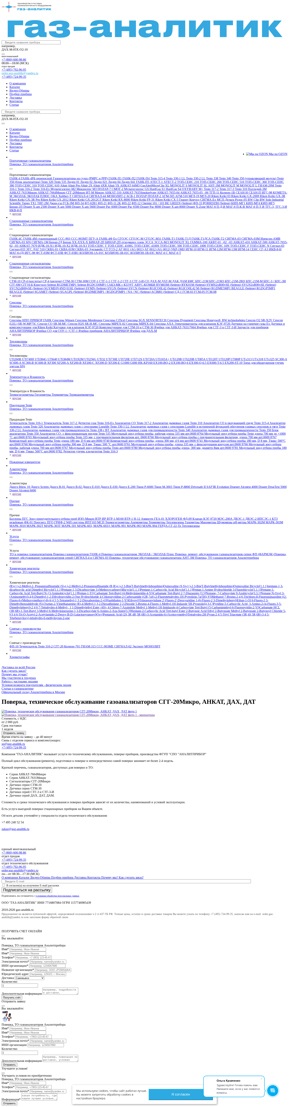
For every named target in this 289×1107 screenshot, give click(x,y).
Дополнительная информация (22, 993)
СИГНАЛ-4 (80, 196)
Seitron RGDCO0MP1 (92, 284)
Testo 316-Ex (42, 189)
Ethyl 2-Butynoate (219, 611)
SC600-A (15, 362)
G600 (134, 362)
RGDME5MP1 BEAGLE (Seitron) (234, 288)
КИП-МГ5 (268, 203)
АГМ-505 (168, 196)
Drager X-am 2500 (35, 206)
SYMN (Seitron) (96, 288)
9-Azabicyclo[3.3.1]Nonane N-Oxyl (259, 593)
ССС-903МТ (80, 238)
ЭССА (149, 242)
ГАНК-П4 (143, 178)
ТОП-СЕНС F (240, 245)
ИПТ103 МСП (95, 522)
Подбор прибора (20, 94)
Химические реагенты (24, 568)
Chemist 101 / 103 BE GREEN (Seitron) (167, 203)
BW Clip (254, 199)
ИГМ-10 (191, 249)
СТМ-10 (15, 281)
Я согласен (180, 1094)
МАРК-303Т (53, 525)
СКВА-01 (52, 249)
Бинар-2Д (56, 242)
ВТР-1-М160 (115, 518)
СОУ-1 (94, 281)
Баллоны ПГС (19, 518)
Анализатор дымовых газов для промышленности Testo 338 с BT (66, 430)
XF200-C (88, 362)
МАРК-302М (256, 522)
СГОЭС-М (136, 238)
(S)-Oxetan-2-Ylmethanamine (58, 604)
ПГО (50, 522)
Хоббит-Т (65, 196)
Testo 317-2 (211, 189)
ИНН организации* (15, 965)
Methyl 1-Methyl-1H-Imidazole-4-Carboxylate (165, 607)
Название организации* (18, 969)
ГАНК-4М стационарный (40, 238)
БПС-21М (202, 281)
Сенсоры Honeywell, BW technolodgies (220, 320)
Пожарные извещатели (24, 462)
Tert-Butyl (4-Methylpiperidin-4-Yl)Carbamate (138, 593)
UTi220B (189, 359)
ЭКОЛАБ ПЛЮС (39, 196)
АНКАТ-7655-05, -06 (194, 192)
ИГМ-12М (216, 249)
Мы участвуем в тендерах (19, 678)
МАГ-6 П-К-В (236, 206)
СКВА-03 (82, 249)
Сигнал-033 (17, 249)
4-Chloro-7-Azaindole (122, 607)
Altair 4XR (100, 185)
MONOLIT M (230, 185)
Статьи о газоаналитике (18, 688)
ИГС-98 (267, 192)
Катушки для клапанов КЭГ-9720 (76, 327)
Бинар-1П (16, 206)
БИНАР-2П (97, 242)
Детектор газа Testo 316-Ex (96, 423)
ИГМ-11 (203, 249)
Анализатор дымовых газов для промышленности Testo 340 (150, 430)
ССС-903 (64, 238)
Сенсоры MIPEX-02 (112, 323)
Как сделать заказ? (14, 670)
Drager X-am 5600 (84, 206)
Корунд (194, 199)
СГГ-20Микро (76, 192)
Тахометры (192, 522)
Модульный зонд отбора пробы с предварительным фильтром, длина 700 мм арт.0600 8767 (216, 437)
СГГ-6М (15, 284)
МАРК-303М (274, 522)
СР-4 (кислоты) (32, 281)
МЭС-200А (225, 518)
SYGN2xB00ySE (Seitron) (259, 284)
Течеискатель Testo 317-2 (61, 423)
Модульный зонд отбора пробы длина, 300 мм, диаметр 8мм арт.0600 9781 (188, 447)
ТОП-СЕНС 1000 (195, 245)
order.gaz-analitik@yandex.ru (20, 73)
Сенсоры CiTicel (114, 320)
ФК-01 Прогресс (35, 522)
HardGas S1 (158, 189)
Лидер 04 (114, 182)
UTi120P (225, 359)
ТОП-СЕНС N (260, 245)
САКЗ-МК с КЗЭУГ (120, 284)
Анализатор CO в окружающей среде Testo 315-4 (236, 423)
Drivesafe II (198, 486)
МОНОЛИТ (152, 646)
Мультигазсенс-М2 (63, 189)
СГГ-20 (58, 646)
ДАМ (184, 281)
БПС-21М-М (254, 281)
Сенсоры (15, 302)
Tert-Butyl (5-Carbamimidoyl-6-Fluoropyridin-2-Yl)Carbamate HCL (237, 607)
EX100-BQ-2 (162, 362)
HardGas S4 (174, 189)
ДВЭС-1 (239, 518)
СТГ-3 (127, 281)
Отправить (9, 1064)
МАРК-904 (150, 525)
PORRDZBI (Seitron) (217, 203)
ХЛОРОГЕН (174, 518)
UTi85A (200, 359)
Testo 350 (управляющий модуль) (254, 178)
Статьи (14, 104)
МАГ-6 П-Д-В (216, 206)
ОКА (54, 196)
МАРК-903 (134, 525)
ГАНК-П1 (115, 178)
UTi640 (53, 359)
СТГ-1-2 (117, 281)
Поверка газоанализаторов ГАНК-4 (77, 554)
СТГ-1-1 (105, 281)
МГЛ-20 (205, 196)
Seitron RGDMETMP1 (62, 284)
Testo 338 (212, 178)
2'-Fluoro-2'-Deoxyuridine (179, 600)
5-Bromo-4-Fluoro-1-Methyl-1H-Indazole (161, 604)
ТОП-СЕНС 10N (218, 245)
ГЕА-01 (159, 518)
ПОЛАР (142, 196)
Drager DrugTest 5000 (273, 486)
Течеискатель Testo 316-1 (26, 423)
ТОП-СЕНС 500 (171, 245)
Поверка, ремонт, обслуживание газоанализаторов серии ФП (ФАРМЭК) (224, 554)
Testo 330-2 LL (196, 178)
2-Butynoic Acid (196, 611)
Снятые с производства (25, 628)
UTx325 (269, 359)
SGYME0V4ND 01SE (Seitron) (65, 288)
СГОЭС (123, 238)
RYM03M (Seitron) (168, 284)
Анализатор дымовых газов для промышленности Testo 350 (231, 430)
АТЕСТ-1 (157, 182)
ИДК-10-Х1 (46, 245)
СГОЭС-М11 (153, 238)
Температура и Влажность (27, 377)
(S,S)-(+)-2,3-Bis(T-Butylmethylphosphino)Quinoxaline (214, 586)
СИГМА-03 (233, 238)
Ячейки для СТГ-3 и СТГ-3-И (217, 327)
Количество (9, 981)
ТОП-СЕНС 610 (49, 185)
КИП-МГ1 (238, 203)
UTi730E (112, 359)
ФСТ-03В (57, 252)
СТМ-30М (82, 281)
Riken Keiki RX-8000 (116, 199)
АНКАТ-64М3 (130, 185)
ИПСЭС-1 (264, 518)
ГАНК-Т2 (218, 238)
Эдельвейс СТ (99, 249)
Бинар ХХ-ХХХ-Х (76, 242)
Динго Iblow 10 (20, 486)
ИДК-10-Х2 (63, 245)
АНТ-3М (214, 185)
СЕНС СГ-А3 (259, 249)
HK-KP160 (145, 362)
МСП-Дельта (226, 199)
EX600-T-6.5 (216, 362)
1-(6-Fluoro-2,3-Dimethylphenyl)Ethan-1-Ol (224, 600)
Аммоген (147, 518)
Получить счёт (12, 997)
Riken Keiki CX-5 (167, 199)
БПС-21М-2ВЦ (235, 281)
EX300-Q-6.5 (198, 362)
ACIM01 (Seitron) (163, 291)
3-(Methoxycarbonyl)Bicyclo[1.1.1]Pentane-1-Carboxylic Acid (135, 589)
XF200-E (114, 362)
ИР (104, 518)
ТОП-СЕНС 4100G (121, 245)
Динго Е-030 (109, 486)
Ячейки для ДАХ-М (143, 330)
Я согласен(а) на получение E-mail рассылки (32, 885)
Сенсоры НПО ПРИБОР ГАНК (30, 320)
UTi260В (15, 359)
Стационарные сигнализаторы (30, 263)
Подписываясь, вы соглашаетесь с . (41, 895)
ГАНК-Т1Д (183, 238)
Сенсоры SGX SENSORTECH (146, 320)
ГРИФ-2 (60, 522)
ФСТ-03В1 (71, 252)
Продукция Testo (20, 405)
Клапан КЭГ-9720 (204, 518)
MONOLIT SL (198, 185)
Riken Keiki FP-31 (143, 199)
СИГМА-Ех (208, 199)
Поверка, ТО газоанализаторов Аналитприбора (41, 164)
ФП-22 (127, 203)
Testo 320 (47, 182)
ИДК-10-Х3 (79, 245)
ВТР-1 (129, 518)
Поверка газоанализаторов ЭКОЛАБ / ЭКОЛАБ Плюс (138, 554)
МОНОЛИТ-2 (116, 196)
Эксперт (138, 646)
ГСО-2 (113, 249)
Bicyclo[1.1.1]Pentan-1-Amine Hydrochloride (204, 589)
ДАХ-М (155, 281)
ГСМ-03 (188, 291)
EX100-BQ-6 (180, 362)
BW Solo (266, 199)
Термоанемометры (81, 394)
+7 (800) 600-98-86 (14, 59)
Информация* (11, 1099)
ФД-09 (187, 518)
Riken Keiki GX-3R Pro (25, 199)
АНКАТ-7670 (28, 245)
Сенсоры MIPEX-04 (140, 323)
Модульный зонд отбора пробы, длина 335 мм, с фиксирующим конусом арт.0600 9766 (190, 444)
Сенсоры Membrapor (89, 320)
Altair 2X (87, 185)
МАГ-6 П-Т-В (255, 206)
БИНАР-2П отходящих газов (125, 242)
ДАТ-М (166, 281)
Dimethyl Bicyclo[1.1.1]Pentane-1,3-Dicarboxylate (63, 589)
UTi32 (101, 359)
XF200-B (76, 362)
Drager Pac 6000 (107, 206)
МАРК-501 (69, 525)
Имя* (5, 949)
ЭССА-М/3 (162, 242)
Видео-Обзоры (19, 90)
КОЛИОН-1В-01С (117, 252)
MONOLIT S (179, 185)
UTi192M (77, 359)
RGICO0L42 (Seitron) (164, 288)
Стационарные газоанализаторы (31, 221)
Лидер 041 (128, 182)
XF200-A (63, 362)
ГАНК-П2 (129, 178)
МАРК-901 (119, 525)
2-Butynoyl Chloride (270, 611)
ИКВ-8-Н (275, 249)
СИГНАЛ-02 (123, 646)
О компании (17, 83)
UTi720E (124, 359)
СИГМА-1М (40, 242)
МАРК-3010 (18, 525)
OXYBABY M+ (193, 189)
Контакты (16, 101)
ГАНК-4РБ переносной (37, 178)
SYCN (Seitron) (139, 288)
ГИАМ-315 (89, 646)
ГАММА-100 (199, 242)
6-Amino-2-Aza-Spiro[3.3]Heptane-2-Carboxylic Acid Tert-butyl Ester (141, 611)
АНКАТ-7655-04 (168, 192)
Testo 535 (60, 182)
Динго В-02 (74, 486)
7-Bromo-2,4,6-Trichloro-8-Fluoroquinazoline (253, 596)
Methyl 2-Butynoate (244, 611)
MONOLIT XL (180, 242)
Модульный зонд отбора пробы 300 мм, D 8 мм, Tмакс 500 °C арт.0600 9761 (80, 444)
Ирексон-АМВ (270, 238)
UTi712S (137, 359)
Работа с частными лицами (20, 681)
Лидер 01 (73, 182)
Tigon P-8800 (182, 486)
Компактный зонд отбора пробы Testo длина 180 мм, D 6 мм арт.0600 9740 (59, 440)
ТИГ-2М (43, 203)
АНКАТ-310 (113, 192)
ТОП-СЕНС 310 (26, 185)
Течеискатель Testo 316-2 (36, 646)
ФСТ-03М (43, 252)
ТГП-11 (214, 192)
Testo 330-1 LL (176, 178)
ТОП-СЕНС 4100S (147, 245)
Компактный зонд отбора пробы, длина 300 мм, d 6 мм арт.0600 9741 (157, 440)
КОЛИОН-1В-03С (143, 252)
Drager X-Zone (196, 206)
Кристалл (40, 284)
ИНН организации (14, 1045)
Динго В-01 (58, 486)
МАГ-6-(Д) (17, 252)
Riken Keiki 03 (221, 196)
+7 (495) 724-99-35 (14, 76)
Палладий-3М (257, 189)
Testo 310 (241, 189)
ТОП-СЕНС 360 (256, 182)
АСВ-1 (131, 196)
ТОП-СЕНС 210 (188, 182)
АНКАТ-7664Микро (52, 192)
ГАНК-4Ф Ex (108, 238)
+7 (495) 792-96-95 (14, 69)
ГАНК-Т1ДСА (201, 238)
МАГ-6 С (162, 252)
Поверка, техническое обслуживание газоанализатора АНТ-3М (152, 557)
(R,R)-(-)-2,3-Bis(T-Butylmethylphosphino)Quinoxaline (144, 586)
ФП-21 (103, 203)
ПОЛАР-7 (105, 189)
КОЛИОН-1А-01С (92, 252)
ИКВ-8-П (15, 210)
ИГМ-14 (244, 249)
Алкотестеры (18, 469)
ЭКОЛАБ (20, 196)
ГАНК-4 (15, 178)
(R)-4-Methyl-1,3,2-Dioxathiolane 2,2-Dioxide (106, 604)
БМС (191, 281)
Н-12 (137, 518)
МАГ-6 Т (175, 252)
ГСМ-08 (211, 291)
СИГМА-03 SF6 (20, 242)
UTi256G (90, 359)
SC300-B (28, 362)
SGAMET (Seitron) (47, 291)
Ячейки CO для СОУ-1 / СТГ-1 (57, 330)
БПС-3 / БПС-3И (274, 281)
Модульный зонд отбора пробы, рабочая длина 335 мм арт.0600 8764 (157, 433)
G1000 (125, 362)
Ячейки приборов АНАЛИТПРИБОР (104, 330)
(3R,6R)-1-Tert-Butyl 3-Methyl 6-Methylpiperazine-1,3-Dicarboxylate (53, 611)
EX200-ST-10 (234, 362)
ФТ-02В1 (91, 203)
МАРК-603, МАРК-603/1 (94, 525)
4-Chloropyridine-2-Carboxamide (121, 596)
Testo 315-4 (158, 178)
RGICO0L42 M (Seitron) (195, 288)
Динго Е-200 (127, 486)
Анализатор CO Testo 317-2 (133, 423)
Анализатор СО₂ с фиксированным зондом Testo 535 (75, 433)
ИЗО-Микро (86, 518)
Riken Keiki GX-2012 (55, 199)
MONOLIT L (249, 185)
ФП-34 (80, 203)
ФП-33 (198, 203)
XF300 (52, 362)
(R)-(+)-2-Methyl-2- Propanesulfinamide (34, 586)
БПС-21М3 (217, 281)
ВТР (98, 518)
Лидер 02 (86, 182)
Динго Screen (40, 486)
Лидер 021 (100, 182)
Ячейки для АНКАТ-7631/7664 (175, 327)
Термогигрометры (22, 394)
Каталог (14, 87)
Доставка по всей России (18, 667)
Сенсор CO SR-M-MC (52, 323)
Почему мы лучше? (15, 674)
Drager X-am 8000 (174, 206)
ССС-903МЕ (105, 646)
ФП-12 (136, 203)
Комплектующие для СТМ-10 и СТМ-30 (126, 327)
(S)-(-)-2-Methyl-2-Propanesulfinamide (84, 586)
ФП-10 (14, 646)
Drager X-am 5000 (60, 206)
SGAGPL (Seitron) (72, 291)
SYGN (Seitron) (118, 288)
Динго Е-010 (91, 486)
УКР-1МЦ (178, 249)
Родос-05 (241, 199)
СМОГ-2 (118, 189)
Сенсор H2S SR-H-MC (83, 323)
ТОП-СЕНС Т (98, 245)
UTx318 (258, 359)
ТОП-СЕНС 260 (211, 182)
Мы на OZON (277, 154)
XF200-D (101, 362)
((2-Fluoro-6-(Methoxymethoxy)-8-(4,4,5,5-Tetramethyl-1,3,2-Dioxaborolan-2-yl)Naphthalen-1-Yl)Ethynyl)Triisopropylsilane (148, 598)
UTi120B (176, 359)
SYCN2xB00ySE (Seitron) (26, 288)
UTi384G (41, 359)
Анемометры (139, 522)
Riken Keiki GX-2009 (245, 196)
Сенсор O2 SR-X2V (259, 320)
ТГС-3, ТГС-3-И (276, 206)
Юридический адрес (15, 974)
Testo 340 (225, 178)
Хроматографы (19, 657)
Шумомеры (225, 522)
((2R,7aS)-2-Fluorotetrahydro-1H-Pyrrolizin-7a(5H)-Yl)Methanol (183, 596)
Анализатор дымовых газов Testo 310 (177, 423)
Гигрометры (43, 394)
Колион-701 (72, 646)
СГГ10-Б (27, 284)
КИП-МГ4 (253, 203)
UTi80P (236, 359)
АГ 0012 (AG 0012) (157, 249)
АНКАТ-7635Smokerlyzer (139, 192)
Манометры (208, 522)
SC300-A (281, 359)
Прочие (14, 501)
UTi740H (28, 359)
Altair (64, 185)
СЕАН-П (255, 192)
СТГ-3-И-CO (141, 281)
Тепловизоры (18, 341)
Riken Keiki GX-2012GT (85, 199)
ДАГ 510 (39, 249)
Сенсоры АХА (164, 323)
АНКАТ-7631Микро (23, 192)
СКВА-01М (67, 249)
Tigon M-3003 (163, 486)
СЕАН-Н (242, 192)
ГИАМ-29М (266, 185)
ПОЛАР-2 (155, 196)
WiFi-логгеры (75, 522)
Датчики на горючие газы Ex (251, 323)
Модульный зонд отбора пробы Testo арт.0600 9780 (103, 447)
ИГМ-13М (231, 249)
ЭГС (29, 249)
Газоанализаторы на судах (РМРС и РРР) (81, 178)
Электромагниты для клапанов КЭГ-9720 (202, 323)
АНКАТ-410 (242, 242)
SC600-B (41, 362)
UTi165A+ (163, 359)
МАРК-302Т (35, 525)
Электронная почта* (15, 961)
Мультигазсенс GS (137, 189)
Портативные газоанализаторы (30, 160)
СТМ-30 (69, 281)
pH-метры (240, 522)
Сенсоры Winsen (63, 320)
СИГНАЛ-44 (98, 196)
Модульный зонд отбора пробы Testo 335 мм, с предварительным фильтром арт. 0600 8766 (94, 437)
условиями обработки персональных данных (57, 895)
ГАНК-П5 (143, 182)
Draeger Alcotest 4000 (244, 486)
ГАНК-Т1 (169, 238)
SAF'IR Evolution (218, 486)
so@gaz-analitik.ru (13, 744)
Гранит (184, 199)
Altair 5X (114, 185)
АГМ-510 (182, 196)
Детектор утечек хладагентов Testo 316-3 (90, 451)
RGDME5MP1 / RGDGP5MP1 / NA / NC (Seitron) (118, 291)
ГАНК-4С (16, 238)
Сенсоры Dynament (180, 320)
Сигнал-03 (277, 245)
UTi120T (212, 359)
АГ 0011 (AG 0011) (131, 249)
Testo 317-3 (227, 189)
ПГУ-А (94, 238)
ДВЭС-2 (251, 518)
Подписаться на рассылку (27, 890)
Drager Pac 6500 (129, 206)
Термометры (60, 394)
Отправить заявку (13, 733)
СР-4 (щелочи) (53, 281)
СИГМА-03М (250, 238)
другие (16, 213)
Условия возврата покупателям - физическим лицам (36, 685)
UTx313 (246, 359)
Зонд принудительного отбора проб (53, 518)
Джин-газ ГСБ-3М (62, 203)
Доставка (15, 97)
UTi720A (149, 359)
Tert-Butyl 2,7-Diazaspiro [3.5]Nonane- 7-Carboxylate (201, 593)
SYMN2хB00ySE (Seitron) (224, 284)
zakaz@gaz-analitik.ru (15, 829)
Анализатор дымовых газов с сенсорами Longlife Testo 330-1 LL (87, 426)
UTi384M (64, 359)
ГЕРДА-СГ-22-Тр (170, 525)
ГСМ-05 (200, 291)
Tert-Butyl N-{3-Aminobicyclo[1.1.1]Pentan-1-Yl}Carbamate (70, 593)
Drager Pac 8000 (151, 206)
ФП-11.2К (115, 203)
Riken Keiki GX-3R (272, 196)
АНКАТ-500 (259, 242)
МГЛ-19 (194, 196)
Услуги (14, 536)
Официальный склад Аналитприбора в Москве (33, 692)
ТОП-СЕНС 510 (233, 182)
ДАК (176, 281)
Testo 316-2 (25, 189)
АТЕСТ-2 (170, 182)
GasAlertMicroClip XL (155, 185)
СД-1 (178, 291)
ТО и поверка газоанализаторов (31, 554)
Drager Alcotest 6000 (22, 490)
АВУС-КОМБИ (145, 284)
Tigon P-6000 (145, 486)
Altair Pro (74, 185)
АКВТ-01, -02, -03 (220, 242)
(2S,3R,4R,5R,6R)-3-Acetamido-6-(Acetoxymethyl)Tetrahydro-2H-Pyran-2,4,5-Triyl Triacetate (182, 614)
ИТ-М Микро (95, 192)
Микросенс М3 (87, 189)
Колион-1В (228, 192)
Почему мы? (110, 877)
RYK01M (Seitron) (193, 284)
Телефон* (8, 957)
